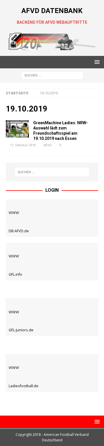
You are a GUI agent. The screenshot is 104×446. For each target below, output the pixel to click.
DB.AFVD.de (19, 231)
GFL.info (15, 274)
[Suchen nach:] (52, 75)
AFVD (48, 145)
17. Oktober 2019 (23, 145)
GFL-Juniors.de (21, 330)
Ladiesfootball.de (23, 385)
